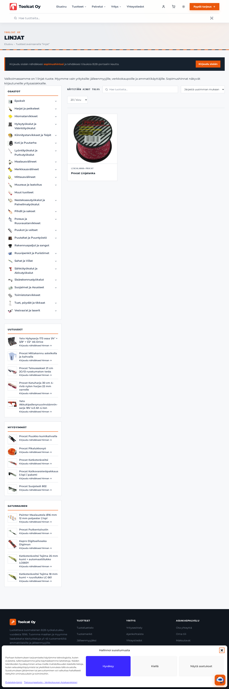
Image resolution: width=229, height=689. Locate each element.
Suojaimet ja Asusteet (29, 287)
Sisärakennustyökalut (29, 279)
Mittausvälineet (24, 177)
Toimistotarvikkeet (27, 295)
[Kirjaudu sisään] (163, 7)
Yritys (114, 6)
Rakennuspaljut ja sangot (31, 245)
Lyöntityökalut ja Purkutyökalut (25, 152)
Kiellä (155, 666)
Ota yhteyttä (184, 627)
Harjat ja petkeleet (26, 108)
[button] (222, 650)
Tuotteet (78, 6)
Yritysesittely (134, 627)
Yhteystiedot (135, 6)
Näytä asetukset (201, 666)
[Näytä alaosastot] (55, 101)
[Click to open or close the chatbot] (220, 680)
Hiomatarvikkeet (26, 116)
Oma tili (181, 634)
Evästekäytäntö (13, 682)
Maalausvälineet (25, 161)
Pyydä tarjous (202, 6)
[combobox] (112, 18)
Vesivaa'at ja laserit (27, 310)
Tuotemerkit (84, 634)
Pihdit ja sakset (24, 211)
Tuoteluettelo (85, 627)
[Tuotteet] (173, 7)
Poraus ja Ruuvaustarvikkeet (27, 221)
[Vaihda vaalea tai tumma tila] (183, 7)
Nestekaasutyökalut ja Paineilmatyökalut (29, 202)
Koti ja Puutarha (25, 142)
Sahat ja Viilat (23, 260)
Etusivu (61, 6)
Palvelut (97, 6)
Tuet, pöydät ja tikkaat (29, 302)
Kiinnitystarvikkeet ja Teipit (32, 135)
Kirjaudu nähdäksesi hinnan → (35, 345)
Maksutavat (183, 640)
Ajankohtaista (134, 634)
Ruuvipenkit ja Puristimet (31, 253)
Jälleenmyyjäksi (86, 640)
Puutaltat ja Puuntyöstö (30, 237)
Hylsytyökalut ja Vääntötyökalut (25, 126)
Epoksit (19, 100)
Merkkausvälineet (26, 169)
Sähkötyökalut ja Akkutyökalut (25, 270)
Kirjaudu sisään (208, 64)
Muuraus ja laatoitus (28, 184)
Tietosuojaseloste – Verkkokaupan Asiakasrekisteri (50, 682)
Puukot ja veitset (26, 230)
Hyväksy (108, 666)
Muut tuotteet (23, 192)
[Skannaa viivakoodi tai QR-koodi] (211, 18)
